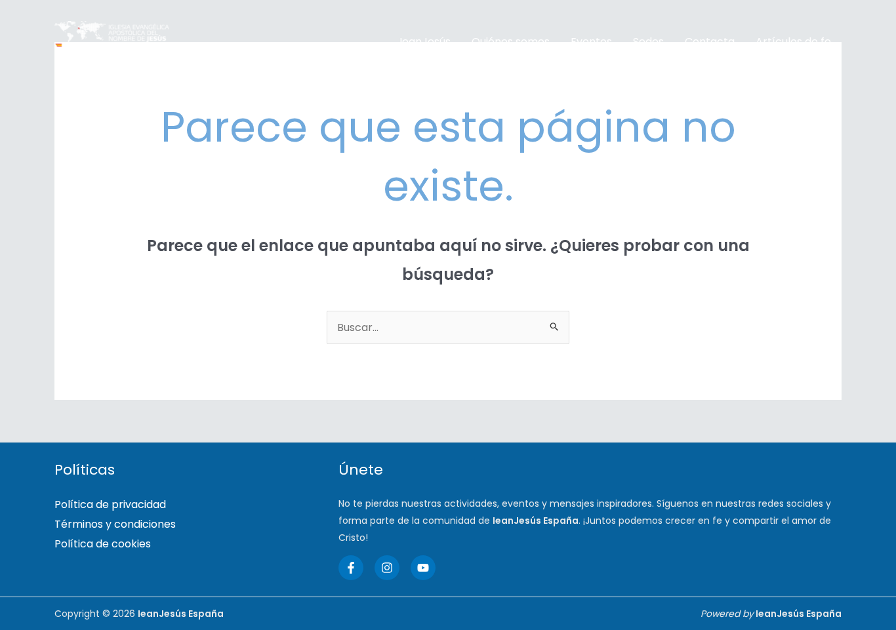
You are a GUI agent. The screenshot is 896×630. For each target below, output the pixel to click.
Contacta (710, 41)
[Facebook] (350, 567)
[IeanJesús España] (111, 41)
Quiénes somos (511, 41)
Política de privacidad (110, 504)
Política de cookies (102, 543)
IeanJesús (425, 41)
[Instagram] (387, 567)
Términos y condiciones (115, 524)
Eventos (591, 41)
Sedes (648, 41)
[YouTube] (423, 567)
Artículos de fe (793, 41)
